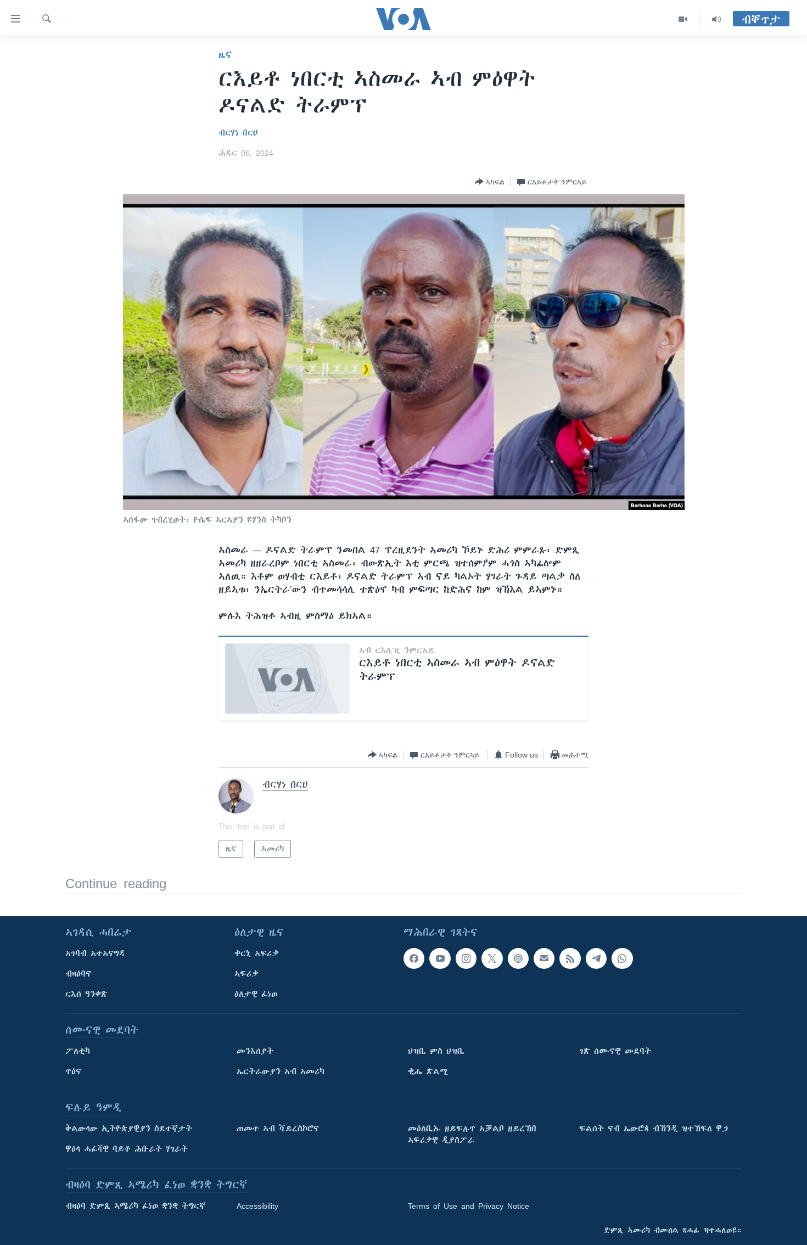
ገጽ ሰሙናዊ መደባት (615, 1051)
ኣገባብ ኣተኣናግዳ (95, 953)
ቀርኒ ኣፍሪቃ (256, 953)
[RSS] (569, 958)
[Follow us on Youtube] (439, 958)
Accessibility (257, 1206)
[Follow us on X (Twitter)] (491, 958)
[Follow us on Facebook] (414, 958)
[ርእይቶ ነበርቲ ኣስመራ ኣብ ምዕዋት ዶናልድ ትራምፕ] (287, 678)
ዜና (225, 54)
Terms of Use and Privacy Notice (468, 1206)
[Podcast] (518, 958)
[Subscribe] (544, 958)
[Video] (683, 19)
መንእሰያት (255, 1051)
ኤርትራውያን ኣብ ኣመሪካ (280, 1071)
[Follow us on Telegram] (596, 958)
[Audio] (716, 19)
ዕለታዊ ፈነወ (255, 994)
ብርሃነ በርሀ (237, 133)
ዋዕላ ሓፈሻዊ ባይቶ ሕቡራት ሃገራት (126, 1149)
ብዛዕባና (78, 974)
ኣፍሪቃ (246, 974)
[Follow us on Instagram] (466, 958)
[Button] (490, 181)
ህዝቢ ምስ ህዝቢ (436, 1051)
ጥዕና (73, 1071)
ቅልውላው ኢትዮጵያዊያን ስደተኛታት (128, 1129)
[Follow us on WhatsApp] (622, 958)
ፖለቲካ (77, 1051)
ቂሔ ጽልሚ (428, 1071)
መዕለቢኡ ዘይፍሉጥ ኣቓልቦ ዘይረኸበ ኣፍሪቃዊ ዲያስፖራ (472, 1134)
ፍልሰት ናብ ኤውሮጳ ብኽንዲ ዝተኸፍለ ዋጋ (653, 1129)
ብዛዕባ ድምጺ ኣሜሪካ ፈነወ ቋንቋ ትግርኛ (135, 1206)
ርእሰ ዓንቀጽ (86, 994)
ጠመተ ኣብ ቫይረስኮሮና (278, 1129)
